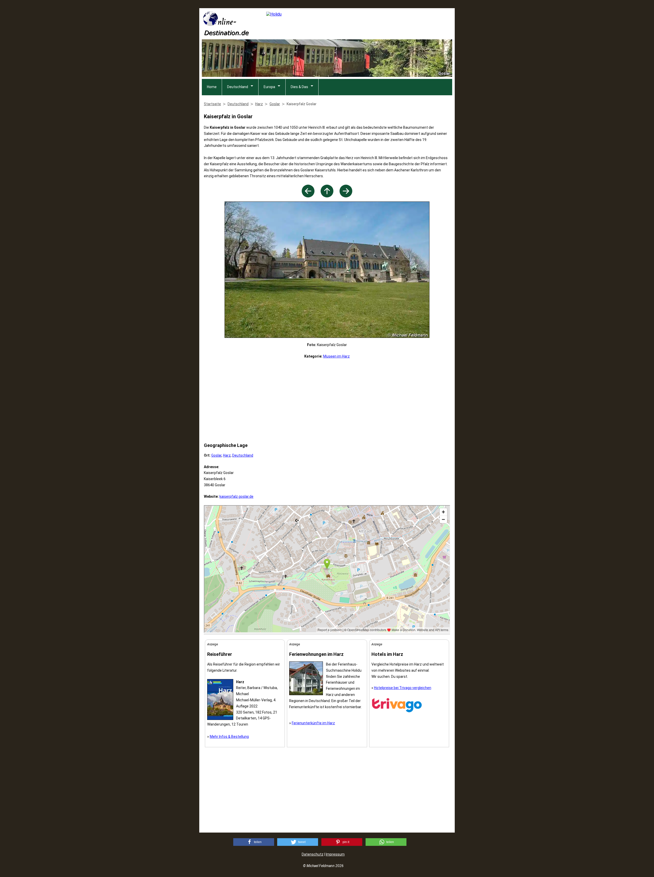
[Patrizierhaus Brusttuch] (346, 196)
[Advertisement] (327, 400)
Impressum (335, 854)
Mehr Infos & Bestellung (229, 736)
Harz (227, 455)
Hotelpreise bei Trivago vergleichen (402, 688)
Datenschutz (312, 854)
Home (212, 87)
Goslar (216, 455)
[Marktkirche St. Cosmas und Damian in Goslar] (308, 196)
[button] (253, 842)
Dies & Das (299, 87)
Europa (269, 87)
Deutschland (237, 87)
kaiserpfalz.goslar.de (236, 496)
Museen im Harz (336, 356)
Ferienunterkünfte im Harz (313, 723)
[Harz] (327, 196)
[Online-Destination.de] (226, 33)
